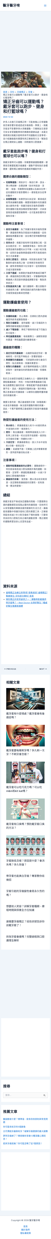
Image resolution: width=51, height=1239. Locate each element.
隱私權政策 (25, 1233)
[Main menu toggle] (45, 6)
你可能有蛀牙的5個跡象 (14, 1127)
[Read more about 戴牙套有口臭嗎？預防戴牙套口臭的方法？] (25, 809)
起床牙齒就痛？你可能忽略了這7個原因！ (22, 1143)
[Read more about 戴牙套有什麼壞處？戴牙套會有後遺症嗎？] (25, 699)
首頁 (25, 1226)
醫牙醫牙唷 (11, 5)
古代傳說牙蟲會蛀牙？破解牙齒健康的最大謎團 (25, 1131)
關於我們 (25, 1230)
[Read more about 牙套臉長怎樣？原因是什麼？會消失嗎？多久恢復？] (25, 846)
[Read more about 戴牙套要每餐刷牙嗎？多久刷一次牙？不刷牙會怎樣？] (25, 735)
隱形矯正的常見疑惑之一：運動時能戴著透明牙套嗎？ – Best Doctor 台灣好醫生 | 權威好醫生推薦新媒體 (26, 602)
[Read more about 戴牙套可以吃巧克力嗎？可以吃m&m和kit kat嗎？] (25, 772)
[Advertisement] (25, 45)
